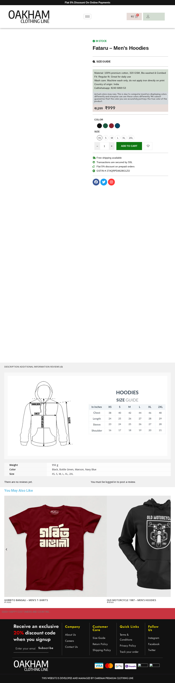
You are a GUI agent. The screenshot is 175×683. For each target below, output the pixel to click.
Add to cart (129, 146)
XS (53, 473)
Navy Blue (90, 469)
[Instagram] (111, 182)
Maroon (79, 469)
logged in (111, 482)
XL (66, 473)
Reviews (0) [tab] (56, 366)
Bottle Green (66, 469)
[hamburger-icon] (87, 16)
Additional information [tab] (35, 366)
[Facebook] (96, 182)
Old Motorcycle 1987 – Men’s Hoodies (131, 600)
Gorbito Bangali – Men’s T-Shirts (26, 600)
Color (98, 119)
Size (97, 131)
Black (55, 469)
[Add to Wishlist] (148, 146)
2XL (71, 473)
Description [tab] (11, 366)
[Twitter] (103, 182)
